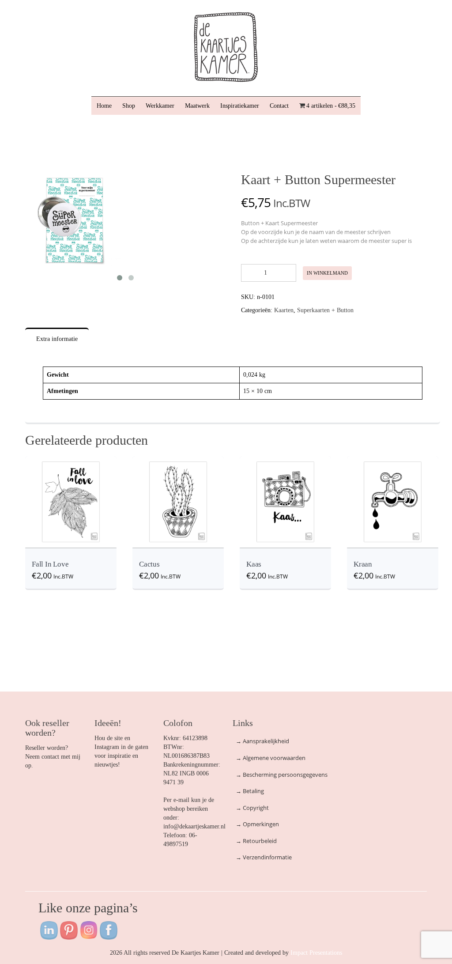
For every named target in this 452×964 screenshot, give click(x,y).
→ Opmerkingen (257, 824)
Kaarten (284, 310)
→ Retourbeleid (256, 841)
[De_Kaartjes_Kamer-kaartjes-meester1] (73, 219)
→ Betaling (250, 791)
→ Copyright (252, 808)
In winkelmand (327, 273)
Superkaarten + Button (325, 310)
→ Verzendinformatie (264, 857)
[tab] (57, 339)
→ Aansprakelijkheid (262, 741)
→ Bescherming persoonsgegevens (282, 775)
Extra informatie (57, 339)
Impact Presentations (316, 952)
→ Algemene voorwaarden (270, 758)
